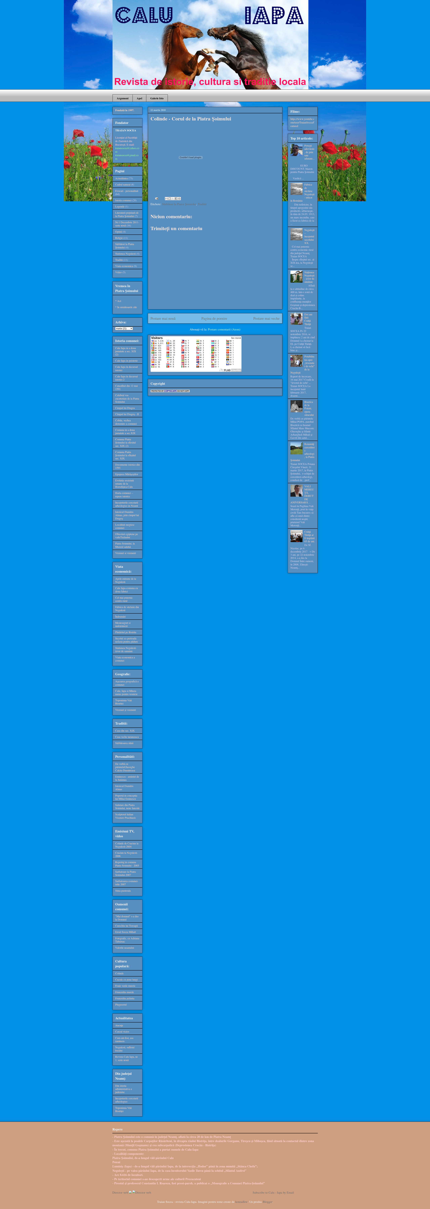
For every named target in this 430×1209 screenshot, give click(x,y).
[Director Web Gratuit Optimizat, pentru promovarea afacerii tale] (130, 1192)
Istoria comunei (123, 200)
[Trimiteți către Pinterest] (179, 198)
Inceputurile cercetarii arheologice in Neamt (126, 504)
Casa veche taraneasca (127, 737)
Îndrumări (120, 616)
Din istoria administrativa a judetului (123, 1089)
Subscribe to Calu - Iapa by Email (273, 1192)
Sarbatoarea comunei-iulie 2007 (126, 882)
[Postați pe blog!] (169, 198)
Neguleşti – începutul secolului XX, (309, 236)
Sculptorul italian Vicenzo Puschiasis (125, 815)
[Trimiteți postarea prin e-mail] (156, 198)
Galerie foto (157, 98)
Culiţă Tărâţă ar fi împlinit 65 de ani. (309, 536)
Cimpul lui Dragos (125, 408)
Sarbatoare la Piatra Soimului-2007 (125, 873)
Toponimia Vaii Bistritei (123, 701)
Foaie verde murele (125, 985)
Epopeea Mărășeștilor (126, 474)
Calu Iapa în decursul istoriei (126, 368)
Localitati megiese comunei (124, 526)
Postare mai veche (266, 318)
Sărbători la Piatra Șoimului (179, 204)
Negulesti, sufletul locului (124, 1048)
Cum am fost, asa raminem (124, 1039)
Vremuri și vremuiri (125, 710)
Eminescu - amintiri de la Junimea (127, 778)
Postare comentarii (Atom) (224, 329)
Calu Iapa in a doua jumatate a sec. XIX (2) (125, 351)
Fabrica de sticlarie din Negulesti (127, 608)
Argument (122, 98)
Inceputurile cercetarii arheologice (126, 1099)
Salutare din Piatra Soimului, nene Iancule (127, 806)
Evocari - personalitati (126, 191)
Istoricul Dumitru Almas (124, 787)
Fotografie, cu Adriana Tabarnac (127, 939)
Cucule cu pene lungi (126, 979)
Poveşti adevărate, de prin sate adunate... (309, 152)
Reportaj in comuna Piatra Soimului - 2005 (127, 863)
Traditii (202, 204)
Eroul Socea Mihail (125, 932)
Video (118, 272)
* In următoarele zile (126, 307)
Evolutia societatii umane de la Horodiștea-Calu (124, 483)
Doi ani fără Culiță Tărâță (308, 319)
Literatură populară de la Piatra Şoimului (127, 214)
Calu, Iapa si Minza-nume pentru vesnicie (126, 692)
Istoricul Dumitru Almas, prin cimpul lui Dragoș (127, 515)
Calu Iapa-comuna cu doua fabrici (126, 589)
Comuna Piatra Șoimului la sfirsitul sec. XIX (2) (125, 442)
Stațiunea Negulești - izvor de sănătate (309, 277)
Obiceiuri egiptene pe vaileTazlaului (126, 535)
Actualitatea (121, 178)
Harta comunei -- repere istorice (124, 494)
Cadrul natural (122, 184)
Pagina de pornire (214, 318)
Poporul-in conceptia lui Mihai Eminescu (126, 797)
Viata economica (124, 266)
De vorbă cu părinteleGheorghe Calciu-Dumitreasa (125, 767)
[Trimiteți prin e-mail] (166, 198)
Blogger (267, 1202)
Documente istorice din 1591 (127, 466)
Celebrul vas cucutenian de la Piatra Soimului (127, 398)
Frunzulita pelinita (124, 998)
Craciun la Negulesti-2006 (126, 854)
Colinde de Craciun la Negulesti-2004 (126, 845)
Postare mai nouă (163, 318)
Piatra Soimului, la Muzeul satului (125, 545)
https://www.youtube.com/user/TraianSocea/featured (302, 122)
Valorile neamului (124, 947)
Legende (119, 206)
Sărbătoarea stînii (124, 743)
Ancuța (119, 1025)
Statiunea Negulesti (125, 253)
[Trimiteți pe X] (173, 198)
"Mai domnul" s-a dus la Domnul (127, 917)
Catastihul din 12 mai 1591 (126, 387)
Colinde (119, 973)
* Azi (118, 301)
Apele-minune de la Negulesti (125, 580)
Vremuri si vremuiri (125, 553)
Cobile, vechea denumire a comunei (126, 421)
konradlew (241, 1202)
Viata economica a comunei (125, 658)
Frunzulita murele (124, 992)
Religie (119, 238)
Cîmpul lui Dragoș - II (127, 414)
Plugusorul (121, 1004)
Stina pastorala (123, 890)
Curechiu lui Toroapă (126, 925)
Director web (120, 1192)
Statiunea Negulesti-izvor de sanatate (126, 649)
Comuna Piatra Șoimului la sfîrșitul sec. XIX (125, 455)
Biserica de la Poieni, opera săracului (309, 408)
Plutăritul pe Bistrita (125, 632)
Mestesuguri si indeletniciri (123, 624)
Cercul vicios (122, 1031)
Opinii (118, 231)
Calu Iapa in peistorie (126, 360)
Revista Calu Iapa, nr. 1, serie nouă (126, 1058)
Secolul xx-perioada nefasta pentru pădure (126, 640)
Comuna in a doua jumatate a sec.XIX (125, 431)
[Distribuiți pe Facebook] (176, 198)
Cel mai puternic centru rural (124, 599)
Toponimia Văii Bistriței (123, 1109)
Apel (139, 98)
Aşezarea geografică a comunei (127, 682)
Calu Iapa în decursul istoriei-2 (126, 378)
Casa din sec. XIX (125, 730)
